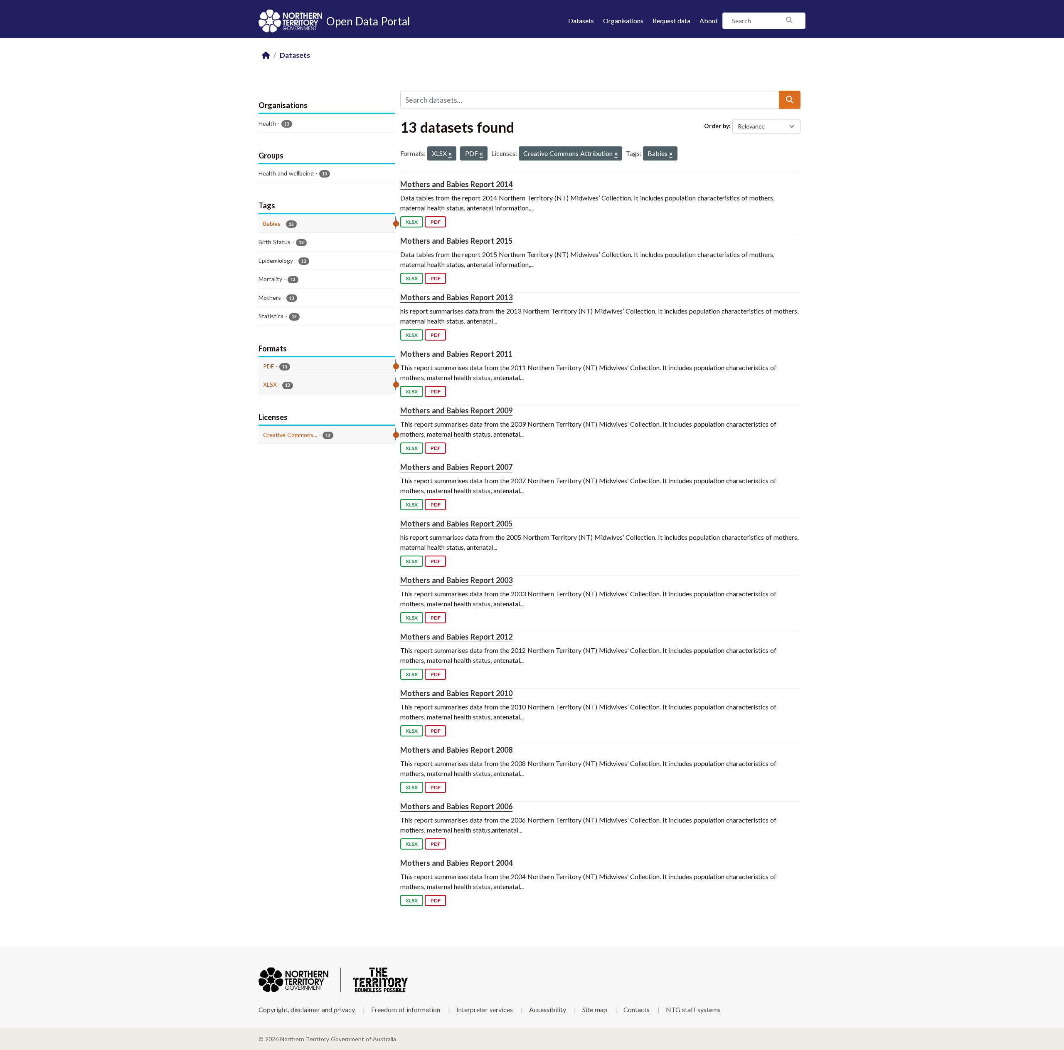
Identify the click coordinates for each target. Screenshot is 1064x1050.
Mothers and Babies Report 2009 (456, 410)
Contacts (636, 1009)
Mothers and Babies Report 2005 (456, 523)
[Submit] (789, 100)
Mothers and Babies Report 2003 (456, 580)
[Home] (266, 55)
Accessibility (547, 1009)
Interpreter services (484, 1009)
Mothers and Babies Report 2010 (456, 693)
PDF (436, 222)
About (708, 21)
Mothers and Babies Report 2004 (456, 862)
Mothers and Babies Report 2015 (456, 240)
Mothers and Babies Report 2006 (456, 806)
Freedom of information (405, 1009)
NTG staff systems (693, 1009)
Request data (671, 21)
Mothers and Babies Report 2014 (456, 184)
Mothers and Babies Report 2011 (456, 353)
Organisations (623, 21)
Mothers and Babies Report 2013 (456, 297)
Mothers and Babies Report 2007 (456, 467)
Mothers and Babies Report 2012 (456, 636)
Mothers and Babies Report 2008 (456, 749)
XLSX (412, 222)
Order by (716, 125)
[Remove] (450, 154)
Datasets (581, 21)
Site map (594, 1009)
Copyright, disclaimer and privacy (307, 1009)
